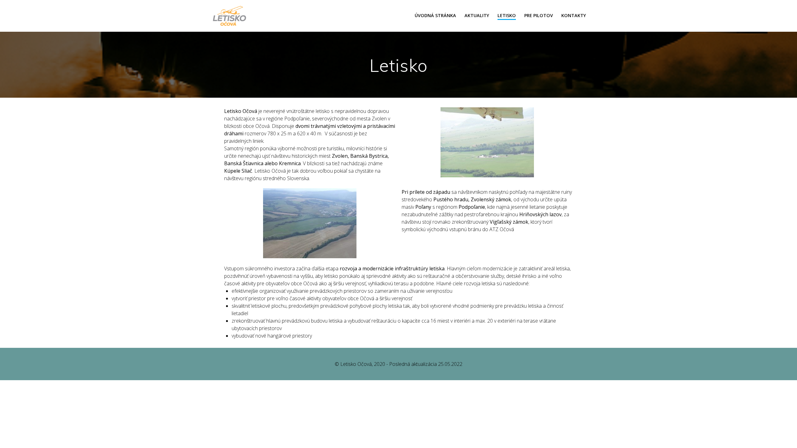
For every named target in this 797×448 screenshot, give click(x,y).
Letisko (507, 15)
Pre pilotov (538, 15)
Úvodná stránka (435, 15)
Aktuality (477, 15)
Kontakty (573, 15)
